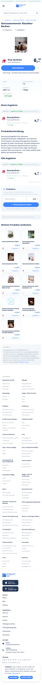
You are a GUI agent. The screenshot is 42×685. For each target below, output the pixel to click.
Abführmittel (25, 479)
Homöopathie (6, 470)
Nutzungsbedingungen (9, 627)
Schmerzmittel (7, 542)
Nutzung (15, 673)
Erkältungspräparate (28, 412)
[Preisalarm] (38, 68)
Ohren (23, 402)
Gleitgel (24, 548)
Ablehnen (13, 677)
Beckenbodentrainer (27, 546)
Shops (4, 598)
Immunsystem (26, 460)
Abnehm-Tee (6, 383)
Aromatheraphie (26, 561)
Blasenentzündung (27, 520)
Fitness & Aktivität (8, 434)
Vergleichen (20, 30)
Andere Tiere (6, 561)
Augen (23, 396)
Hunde (4, 564)
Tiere (4, 557)
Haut (3, 451)
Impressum (5, 635)
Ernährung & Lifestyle (9, 419)
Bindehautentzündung (28, 389)
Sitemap (5, 605)
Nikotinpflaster (26, 535)
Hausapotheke (26, 425)
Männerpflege (6, 492)
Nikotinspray (25, 538)
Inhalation (5, 399)
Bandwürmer (25, 485)
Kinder (23, 428)
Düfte (4, 478)
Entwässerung (26, 525)
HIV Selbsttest (26, 551)
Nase (23, 399)
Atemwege (6, 393)
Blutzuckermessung (8, 409)
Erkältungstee (26, 415)
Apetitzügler (5, 386)
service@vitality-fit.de (12, 644)
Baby (23, 422)
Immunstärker (26, 464)
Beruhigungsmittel (7, 520)
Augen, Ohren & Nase (29, 393)
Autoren (5, 616)
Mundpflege (25, 498)
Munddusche (25, 495)
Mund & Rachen (27, 489)
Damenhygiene (26, 438)
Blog (3, 601)
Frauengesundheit (27, 440)
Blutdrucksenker (26, 453)
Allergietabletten (26, 383)
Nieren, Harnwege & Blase (30, 516)
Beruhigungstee (7, 522)
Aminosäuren (25, 505)
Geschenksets (6, 481)
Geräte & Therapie (7, 509)
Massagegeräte (26, 566)
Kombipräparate (26, 466)
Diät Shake (5, 389)
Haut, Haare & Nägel (9, 447)
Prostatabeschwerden (8, 495)
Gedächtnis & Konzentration (10, 525)
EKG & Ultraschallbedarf (9, 538)
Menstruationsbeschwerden (30, 443)
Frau (23, 434)
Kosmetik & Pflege (8, 475)
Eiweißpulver (25, 508)
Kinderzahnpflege (27, 492)
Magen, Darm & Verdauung (27, 475)
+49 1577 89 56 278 (11, 650)
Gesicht (4, 483)
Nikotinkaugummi (27, 533)
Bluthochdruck (26, 456)
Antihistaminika (26, 386)
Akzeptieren (26, 677)
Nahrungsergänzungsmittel (31, 502)
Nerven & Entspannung (10, 516)
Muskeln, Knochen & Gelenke (9, 502)
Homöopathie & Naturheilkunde (7, 461)
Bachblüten (5, 465)
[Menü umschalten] (3, 5)
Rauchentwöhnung (28, 529)
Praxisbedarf (6, 529)
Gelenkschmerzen (7, 551)
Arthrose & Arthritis (8, 507)
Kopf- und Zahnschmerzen (9, 553)
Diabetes (5, 406)
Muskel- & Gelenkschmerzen (10, 438)
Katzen (4, 566)
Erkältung (25, 406)
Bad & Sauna (25, 564)
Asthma (4, 396)
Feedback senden (24, 362)
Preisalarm (8, 30)
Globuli (4, 468)
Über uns (5, 613)
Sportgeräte (5, 440)
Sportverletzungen (7, 443)
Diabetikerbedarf (7, 412)
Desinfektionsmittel (7, 533)
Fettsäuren (25, 511)
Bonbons (4, 425)
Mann (4, 489)
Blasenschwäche (26, 522)
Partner (4, 620)
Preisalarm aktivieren (22, 205)
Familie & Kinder (27, 419)
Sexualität (25, 542)
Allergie (24, 380)
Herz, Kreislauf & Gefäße (30, 447)
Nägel (4, 453)
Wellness (25, 557)
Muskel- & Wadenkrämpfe (9, 512)
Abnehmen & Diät (8, 380)
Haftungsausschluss (8, 624)
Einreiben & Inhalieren (28, 409)
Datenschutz (6, 631)
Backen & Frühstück (8, 422)
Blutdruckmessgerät (27, 451)
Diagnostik (5, 535)
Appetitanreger (26, 482)
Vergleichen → (16, 248)
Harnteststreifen (7, 415)
